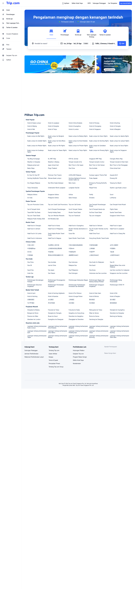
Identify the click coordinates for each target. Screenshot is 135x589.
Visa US (112, 262)
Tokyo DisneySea (32, 188)
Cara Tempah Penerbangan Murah (97, 205)
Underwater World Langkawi (56, 188)
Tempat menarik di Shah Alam (119, 162)
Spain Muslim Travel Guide (77, 238)
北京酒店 (71, 303)
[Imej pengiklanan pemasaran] (114, 64)
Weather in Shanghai (33, 162)
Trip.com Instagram (95, 215)
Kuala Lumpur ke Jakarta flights (119, 136)
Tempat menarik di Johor (96, 162)
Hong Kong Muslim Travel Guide (99, 238)
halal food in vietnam (33, 229)
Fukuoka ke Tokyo (53, 310)
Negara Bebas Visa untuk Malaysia (117, 266)
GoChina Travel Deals (95, 212)
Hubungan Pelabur (78, 350)
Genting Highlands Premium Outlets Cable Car (77, 179)
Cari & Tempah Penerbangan (56, 209)
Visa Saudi (92, 265)
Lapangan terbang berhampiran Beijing (57, 336)
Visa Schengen (73, 273)
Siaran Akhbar (53, 354)
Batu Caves (72, 183)
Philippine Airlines (53, 198)
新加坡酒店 (113, 303)
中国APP (92, 252)
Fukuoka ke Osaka (74, 310)
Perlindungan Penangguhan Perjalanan (56, 280)
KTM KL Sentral (73, 159)
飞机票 (112, 252)
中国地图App (31, 248)
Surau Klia (72, 233)
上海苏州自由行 (115, 255)
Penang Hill (113, 178)
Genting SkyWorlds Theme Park (37, 178)
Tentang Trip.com (54, 350)
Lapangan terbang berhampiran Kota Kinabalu (57, 327)
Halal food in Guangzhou (76, 225)
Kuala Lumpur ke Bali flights (35, 136)
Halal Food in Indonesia (34, 238)
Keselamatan (77, 363)
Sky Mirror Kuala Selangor (55, 183)
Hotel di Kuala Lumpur (34, 123)
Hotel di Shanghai (53, 126)
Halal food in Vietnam (95, 225)
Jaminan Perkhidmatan (31, 354)
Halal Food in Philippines (55, 229)
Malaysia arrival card (33, 165)
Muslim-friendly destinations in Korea (78, 229)
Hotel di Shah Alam (95, 293)
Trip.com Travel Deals (33, 215)
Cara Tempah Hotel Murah (118, 204)
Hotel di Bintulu (94, 296)
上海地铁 (92, 248)
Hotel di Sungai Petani (75, 296)
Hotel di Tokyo (52, 129)
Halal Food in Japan (116, 225)
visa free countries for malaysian (119, 270)
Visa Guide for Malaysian (96, 262)
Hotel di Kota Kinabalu (75, 123)
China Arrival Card (115, 168)
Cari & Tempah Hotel (33, 209)
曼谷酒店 (92, 299)
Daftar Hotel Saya (78, 360)
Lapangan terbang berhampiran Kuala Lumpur (37, 327)
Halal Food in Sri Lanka (34, 233)
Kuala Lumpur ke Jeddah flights (36, 141)
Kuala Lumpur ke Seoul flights (119, 145)
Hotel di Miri (113, 293)
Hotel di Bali (31, 129)
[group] (66, 22)
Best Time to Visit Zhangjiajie (119, 165)
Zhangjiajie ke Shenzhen (76, 319)
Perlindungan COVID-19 (117, 285)
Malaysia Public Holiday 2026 (36, 219)
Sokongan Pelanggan (31, 350)
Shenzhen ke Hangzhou (76, 316)
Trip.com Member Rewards (56, 215)
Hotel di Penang (94, 123)
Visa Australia (93, 168)
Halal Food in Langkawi (117, 229)
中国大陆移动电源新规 (76, 245)
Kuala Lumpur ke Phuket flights (78, 145)
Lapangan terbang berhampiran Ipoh (37, 331)
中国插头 (112, 248)
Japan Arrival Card (53, 165)
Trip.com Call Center (75, 204)
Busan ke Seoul (53, 316)
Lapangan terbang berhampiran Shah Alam (119, 336)
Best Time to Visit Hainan (97, 165)
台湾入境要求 (114, 245)
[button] (3, 3)
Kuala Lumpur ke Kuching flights (99, 141)
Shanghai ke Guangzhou (117, 310)
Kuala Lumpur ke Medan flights (36, 145)
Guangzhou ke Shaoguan (55, 319)
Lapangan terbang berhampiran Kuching (119, 331)
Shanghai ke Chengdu (54, 313)
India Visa (30, 273)
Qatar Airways (73, 198)
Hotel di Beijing (32, 126)
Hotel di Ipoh (31, 293)
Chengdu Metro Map (116, 159)
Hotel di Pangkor (115, 296)
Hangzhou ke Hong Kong (76, 313)
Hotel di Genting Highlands (56, 293)
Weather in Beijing (53, 162)
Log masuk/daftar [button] (125, 3)
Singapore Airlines (53, 194)
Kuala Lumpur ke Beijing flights (78, 136)
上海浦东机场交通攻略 (55, 248)
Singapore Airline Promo (117, 215)
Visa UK (29, 265)
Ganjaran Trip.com (78, 354)
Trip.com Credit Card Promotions (58, 204)
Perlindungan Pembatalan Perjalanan (56, 285)
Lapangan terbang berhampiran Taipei (37, 336)
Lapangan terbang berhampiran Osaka (78, 336)
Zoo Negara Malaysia (33, 183)
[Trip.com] (12, 3)
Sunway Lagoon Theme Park (98, 175)
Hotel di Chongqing (95, 126)
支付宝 (29, 252)
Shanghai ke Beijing (33, 310)
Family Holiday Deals (54, 212)
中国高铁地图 (93, 245)
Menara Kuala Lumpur (54, 178)
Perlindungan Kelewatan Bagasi (78, 280)
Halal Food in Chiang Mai (117, 233)
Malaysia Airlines (32, 194)
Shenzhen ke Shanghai (117, 313)
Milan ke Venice (94, 313)
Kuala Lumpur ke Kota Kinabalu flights (78, 141)
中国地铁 (30, 255)
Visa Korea (92, 270)
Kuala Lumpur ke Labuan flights (119, 141)
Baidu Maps (30, 168)
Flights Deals (114, 209)
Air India (29, 198)
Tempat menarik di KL (75, 162)
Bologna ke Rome (32, 313)
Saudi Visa (30, 270)
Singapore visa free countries (118, 273)
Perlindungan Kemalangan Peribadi (35, 280)
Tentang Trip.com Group (56, 367)
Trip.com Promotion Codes (35, 204)
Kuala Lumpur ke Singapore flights (118, 151)
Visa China (72, 168)
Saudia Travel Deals (116, 212)
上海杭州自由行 (94, 255)
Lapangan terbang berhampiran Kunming (98, 336)
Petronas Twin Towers (55, 175)
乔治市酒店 (51, 303)
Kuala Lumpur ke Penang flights (99, 150)
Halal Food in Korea (54, 225)
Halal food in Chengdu (34, 225)
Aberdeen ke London (33, 319)
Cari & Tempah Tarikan (75, 209)
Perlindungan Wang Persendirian (116, 280)
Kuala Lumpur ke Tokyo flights (78, 150)
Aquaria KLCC (114, 175)
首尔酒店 (112, 299)
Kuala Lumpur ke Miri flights (56, 145)
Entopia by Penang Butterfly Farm (98, 183)
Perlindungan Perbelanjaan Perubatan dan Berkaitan (77, 285)
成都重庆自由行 (73, 255)
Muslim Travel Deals (75, 212)
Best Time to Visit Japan (76, 165)
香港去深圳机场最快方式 (55, 255)
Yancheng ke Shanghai (96, 319)
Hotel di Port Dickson (75, 293)
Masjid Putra (93, 188)
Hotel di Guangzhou (75, 126)
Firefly (91, 194)
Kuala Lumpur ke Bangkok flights (56, 137)
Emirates (91, 198)
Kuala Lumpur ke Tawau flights (57, 150)
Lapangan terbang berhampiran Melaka (98, 327)
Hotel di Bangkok (115, 129)
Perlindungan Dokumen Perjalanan (34, 285)
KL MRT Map (52, 159)
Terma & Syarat (53, 360)
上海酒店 (71, 299)
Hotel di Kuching (115, 123)
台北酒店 (51, 299)
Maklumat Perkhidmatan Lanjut (34, 357)
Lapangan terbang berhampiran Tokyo (98, 331)
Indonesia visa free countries (98, 273)
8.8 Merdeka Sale (53, 219)
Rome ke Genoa (94, 316)
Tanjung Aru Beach (115, 183)
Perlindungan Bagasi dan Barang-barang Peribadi (96, 280)
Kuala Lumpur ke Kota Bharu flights (56, 141)
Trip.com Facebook (74, 215)
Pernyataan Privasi (54, 363)
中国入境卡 (30, 245)
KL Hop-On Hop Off (33, 175)
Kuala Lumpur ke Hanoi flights (98, 136)
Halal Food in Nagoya (54, 238)
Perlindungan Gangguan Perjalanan (96, 285)
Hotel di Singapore (95, 129)
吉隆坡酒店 (30, 299)
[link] (65, 3)
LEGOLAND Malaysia (75, 175)
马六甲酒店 (30, 303)
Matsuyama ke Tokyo (95, 310)
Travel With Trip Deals (33, 212)
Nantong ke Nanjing (116, 316)
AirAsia (71, 194)
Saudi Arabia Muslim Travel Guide (56, 234)
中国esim (71, 248)
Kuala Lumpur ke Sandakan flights (97, 146)
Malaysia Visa (73, 265)
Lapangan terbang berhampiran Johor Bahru (57, 331)
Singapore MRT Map (95, 159)
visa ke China (52, 265)
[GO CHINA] (60, 64)
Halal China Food (94, 233)
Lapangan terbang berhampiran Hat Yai (119, 327)
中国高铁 (51, 252)
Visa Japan (51, 270)
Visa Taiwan (51, 273)
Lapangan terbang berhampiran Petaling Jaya (78, 331)
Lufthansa (113, 198)
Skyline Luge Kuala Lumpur (118, 188)
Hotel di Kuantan (53, 296)
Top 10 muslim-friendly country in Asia (98, 229)
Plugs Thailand (52, 168)
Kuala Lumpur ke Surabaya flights (35, 151)
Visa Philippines (73, 270)
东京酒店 (92, 303)
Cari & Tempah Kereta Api (97, 209)
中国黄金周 (72, 252)
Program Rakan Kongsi (80, 357)
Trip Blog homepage (33, 159)
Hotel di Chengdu (115, 126)
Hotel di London (74, 129)
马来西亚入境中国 (53, 245)
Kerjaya (51, 357)
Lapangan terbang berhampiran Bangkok (78, 327)
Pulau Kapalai (93, 178)
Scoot (111, 194)
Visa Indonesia (73, 262)
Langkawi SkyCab (74, 188)
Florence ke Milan (32, 316)
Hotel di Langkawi (53, 123)
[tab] (51, 33)
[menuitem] (11, 10)
